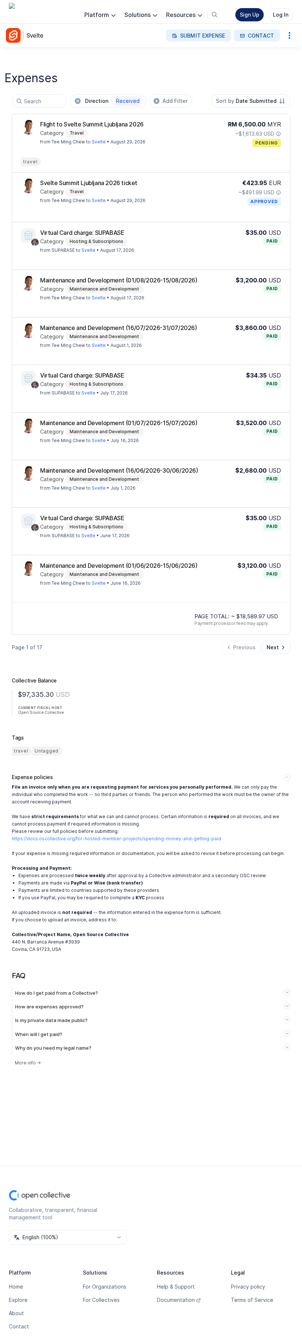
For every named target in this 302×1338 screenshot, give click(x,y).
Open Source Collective (41, 712)
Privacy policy (248, 1286)
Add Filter (174, 101)
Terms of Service (252, 1300)
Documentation (176, 1300)
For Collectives (101, 1300)
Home (16, 1286)
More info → (28, 1063)
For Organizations (104, 1286)
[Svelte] (15, 35)
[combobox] (250, 101)
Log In (280, 14)
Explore (18, 1300)
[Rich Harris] (35, 242)
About (16, 1313)
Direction (112, 101)
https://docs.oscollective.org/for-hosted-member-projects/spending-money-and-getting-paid (116, 838)
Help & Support (176, 1286)
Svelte (35, 35)
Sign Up (249, 14)
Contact (19, 1326)
